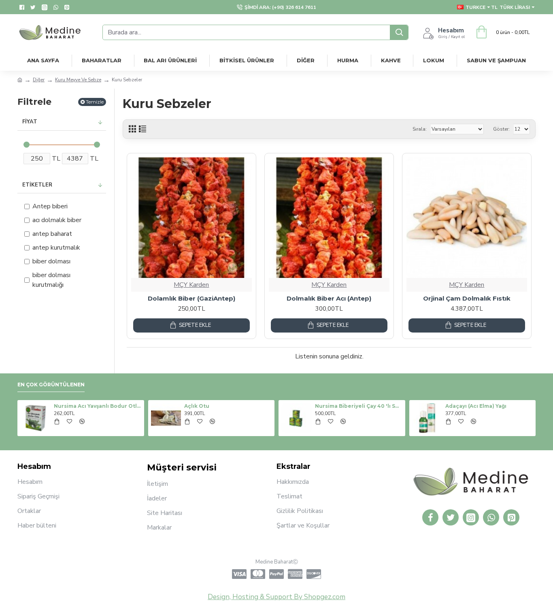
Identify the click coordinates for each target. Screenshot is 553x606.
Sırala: (420, 129)
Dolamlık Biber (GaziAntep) (191, 298)
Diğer (39, 79)
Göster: (501, 129)
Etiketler (37, 185)
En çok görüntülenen (51, 384)
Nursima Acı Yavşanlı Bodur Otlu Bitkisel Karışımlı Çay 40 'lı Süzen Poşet (97, 406)
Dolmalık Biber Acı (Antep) (329, 298)
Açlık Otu (196, 406)
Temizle (95, 102)
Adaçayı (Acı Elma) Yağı (475, 406)
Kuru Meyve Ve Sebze (78, 79)
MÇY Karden (191, 284)
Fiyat (29, 121)
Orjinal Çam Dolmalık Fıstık (466, 298)
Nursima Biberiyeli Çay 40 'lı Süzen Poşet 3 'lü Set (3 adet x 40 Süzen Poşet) (358, 406)
